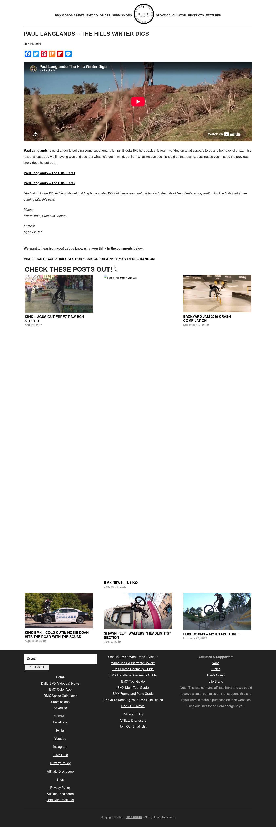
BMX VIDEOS (126, 258)
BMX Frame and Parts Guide (133, 693)
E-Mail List (60, 755)
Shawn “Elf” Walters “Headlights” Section (137, 635)
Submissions (60, 701)
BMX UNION (134, 817)
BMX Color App (60, 689)
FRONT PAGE (43, 258)
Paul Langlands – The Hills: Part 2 (49, 183)
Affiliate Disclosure (60, 771)
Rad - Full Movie (133, 706)
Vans (215, 663)
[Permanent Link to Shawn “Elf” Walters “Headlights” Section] (138, 611)
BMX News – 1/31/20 (121, 582)
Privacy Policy (60, 763)
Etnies (215, 669)
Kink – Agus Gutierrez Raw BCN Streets (54, 318)
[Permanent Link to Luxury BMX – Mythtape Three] (217, 611)
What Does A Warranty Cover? (133, 663)
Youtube (60, 738)
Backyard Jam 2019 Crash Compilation (207, 318)
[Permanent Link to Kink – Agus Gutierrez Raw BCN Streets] (59, 294)
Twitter (60, 730)
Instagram (60, 746)
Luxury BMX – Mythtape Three (211, 634)
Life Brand (216, 681)
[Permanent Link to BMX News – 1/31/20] (138, 426)
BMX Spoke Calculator (60, 695)
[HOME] (144, 14)
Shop (60, 779)
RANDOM (147, 258)
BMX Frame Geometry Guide (133, 669)
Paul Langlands (36, 150)
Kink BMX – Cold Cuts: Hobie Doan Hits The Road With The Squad (57, 634)
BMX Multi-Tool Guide (133, 687)
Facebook (60, 722)
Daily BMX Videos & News (60, 683)
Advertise (60, 707)
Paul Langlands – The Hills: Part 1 (49, 173)
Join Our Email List (60, 799)
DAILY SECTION (70, 258)
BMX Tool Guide (133, 681)
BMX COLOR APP (99, 258)
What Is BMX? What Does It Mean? (133, 656)
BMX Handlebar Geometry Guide (133, 675)
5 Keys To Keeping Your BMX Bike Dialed (133, 699)
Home (60, 677)
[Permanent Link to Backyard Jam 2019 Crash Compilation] (217, 293)
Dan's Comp (216, 675)
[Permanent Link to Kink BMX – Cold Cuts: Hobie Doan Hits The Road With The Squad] (59, 611)
